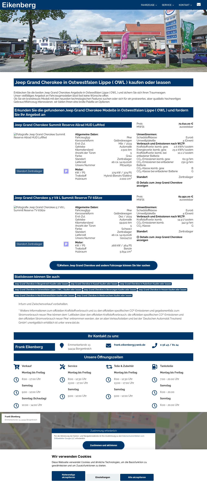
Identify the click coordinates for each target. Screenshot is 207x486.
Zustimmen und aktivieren (103, 445)
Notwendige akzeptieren (68, 476)
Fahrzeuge (148, 5)
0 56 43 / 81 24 (169, 344)
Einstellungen (102, 477)
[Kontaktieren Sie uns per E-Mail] (199, 4)
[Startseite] (18, 5)
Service (167, 5)
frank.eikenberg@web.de (129, 344)
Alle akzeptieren (137, 477)
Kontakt (184, 5)
